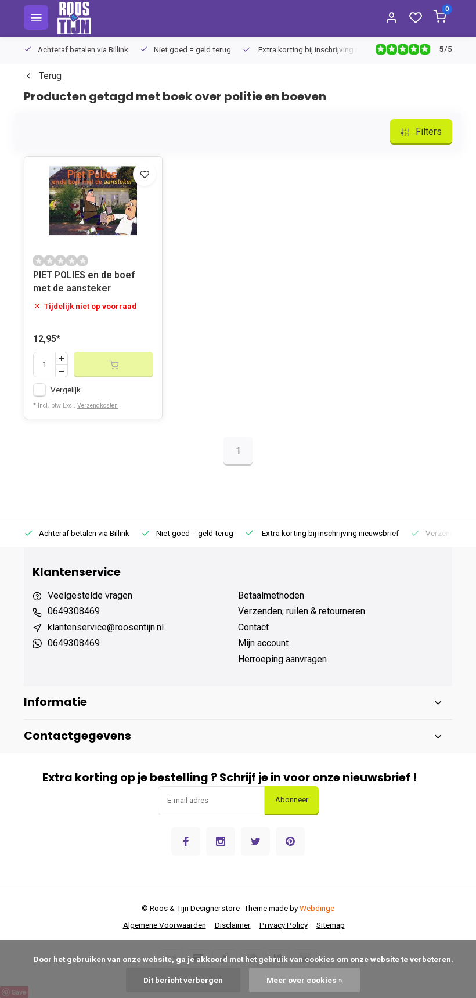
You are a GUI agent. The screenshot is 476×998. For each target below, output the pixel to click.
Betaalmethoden (271, 595)
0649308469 (74, 611)
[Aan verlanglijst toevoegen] (144, 174)
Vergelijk (66, 389)
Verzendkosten (97, 405)
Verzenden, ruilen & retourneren (301, 611)
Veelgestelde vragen (90, 595)
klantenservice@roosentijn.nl (106, 627)
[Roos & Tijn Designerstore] (74, 17)
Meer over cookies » (304, 980)
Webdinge (317, 908)
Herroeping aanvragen (282, 659)
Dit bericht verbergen (183, 980)
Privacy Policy (283, 924)
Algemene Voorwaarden (164, 924)
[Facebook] (185, 841)
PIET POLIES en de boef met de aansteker (84, 281)
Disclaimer (233, 924)
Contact (253, 627)
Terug (50, 75)
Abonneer (291, 799)
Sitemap (330, 924)
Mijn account (263, 642)
